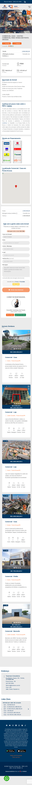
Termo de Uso (16, 757)
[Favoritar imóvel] (29, 332)
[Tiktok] (25, 725)
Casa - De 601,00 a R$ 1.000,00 (12, 712)
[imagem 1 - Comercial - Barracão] (16, 614)
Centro (20, 36)
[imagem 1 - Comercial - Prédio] (16, 559)
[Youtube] (10, 725)
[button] (25, 1)
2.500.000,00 (26, 51)
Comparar (17, 43)
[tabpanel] (16, 21)
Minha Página (10, 314)
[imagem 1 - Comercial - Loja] (16, 395)
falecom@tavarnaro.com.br (13, 685)
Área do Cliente (8, 1)
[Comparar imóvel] (29, 334)
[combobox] (16, 237)
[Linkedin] (16, 725)
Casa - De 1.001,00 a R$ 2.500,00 (12, 714)
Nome (3, 240)
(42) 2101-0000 (10, 683)
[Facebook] (7, 725)
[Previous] (4, 340)
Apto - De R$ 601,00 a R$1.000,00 (12, 706)
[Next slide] (29, 21)
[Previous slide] (3, 21)
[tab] (24, 13)
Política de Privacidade (16, 755)
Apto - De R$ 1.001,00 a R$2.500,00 (13, 708)
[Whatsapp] (19, 725)
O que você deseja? (7, 234)
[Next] (28, 340)
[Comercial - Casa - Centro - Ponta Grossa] (12, 7)
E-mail (3, 252)
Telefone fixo (8, 258)
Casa (13, 36)
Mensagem (5, 264)
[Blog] (22, 725)
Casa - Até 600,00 (8, 710)
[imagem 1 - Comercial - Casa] (16, 340)
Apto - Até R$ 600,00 (9, 704)
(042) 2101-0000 (17, 1)
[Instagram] (13, 725)
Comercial (6, 36)
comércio (4, 123)
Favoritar (7, 43)
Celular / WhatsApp (7, 246)
